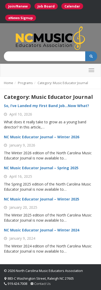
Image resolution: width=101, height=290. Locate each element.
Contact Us (42, 283)
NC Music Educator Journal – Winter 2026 (41, 136)
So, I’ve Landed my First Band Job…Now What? (46, 105)
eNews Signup (20, 17)
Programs (25, 82)
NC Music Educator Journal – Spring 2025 (41, 167)
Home (8, 82)
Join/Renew (18, 6)
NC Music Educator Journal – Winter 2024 (41, 230)
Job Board (46, 6)
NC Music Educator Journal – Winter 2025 (41, 199)
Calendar (72, 6)
